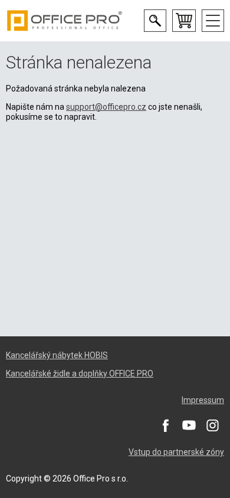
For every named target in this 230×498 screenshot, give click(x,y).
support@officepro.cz (106, 107)
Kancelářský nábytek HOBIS (57, 355)
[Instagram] (212, 425)
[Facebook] (165, 425)
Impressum (203, 400)
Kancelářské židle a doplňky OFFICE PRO (79, 373)
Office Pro (65, 20)
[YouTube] (189, 425)
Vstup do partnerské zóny (176, 452)
